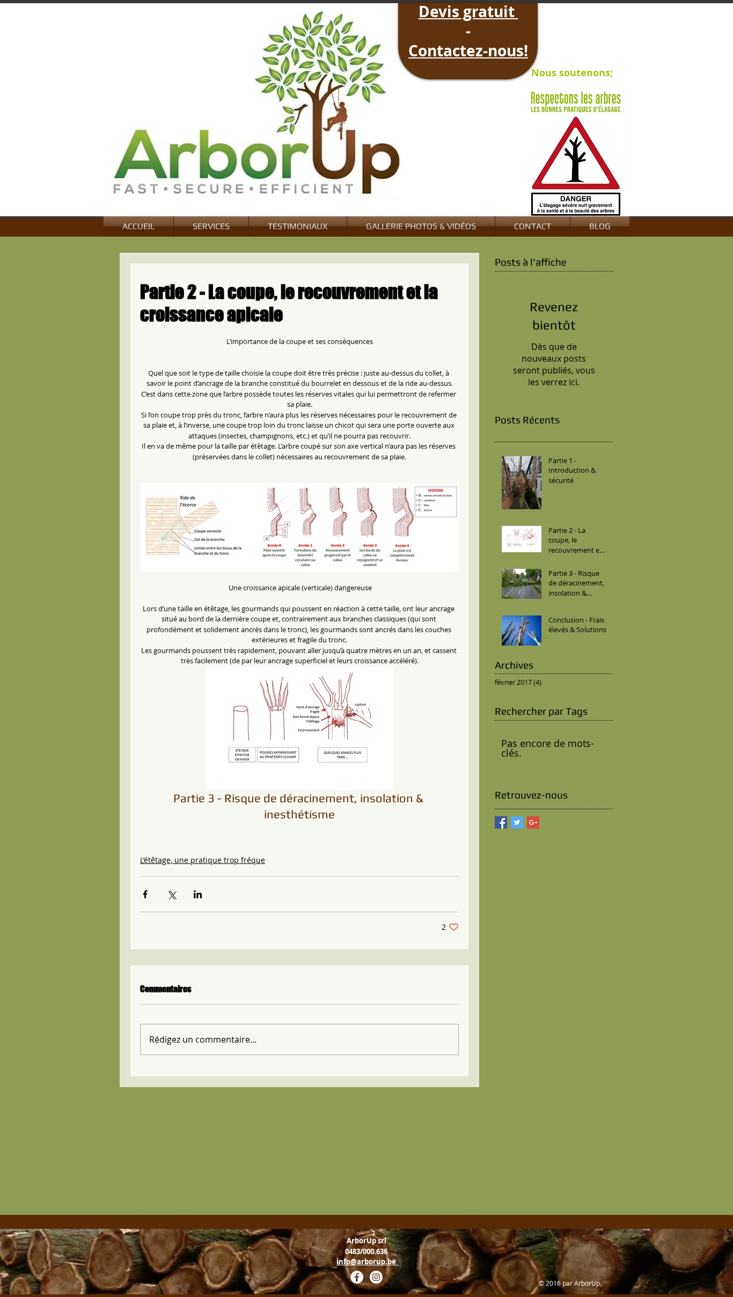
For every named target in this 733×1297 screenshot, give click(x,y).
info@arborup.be (366, 1261)
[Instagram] (376, 1277)
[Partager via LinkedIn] (198, 894)
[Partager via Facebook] (145, 894)
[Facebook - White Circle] (356, 1277)
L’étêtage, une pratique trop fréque (202, 860)
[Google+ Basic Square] (533, 822)
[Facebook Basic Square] (501, 822)
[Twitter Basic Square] (517, 822)
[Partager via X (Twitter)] (171, 894)
